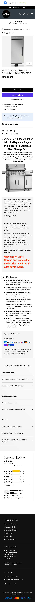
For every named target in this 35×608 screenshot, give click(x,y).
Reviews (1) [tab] (14, 133)
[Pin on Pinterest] (14, 130)
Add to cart (17, 89)
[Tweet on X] (7, 130)
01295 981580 (14, 576)
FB (5, 583)
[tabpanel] (17, 232)
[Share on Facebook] (11, 130)
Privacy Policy (8, 533)
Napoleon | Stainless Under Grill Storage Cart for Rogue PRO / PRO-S (16, 29)
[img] (14, 490)
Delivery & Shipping (10, 527)
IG (10, 583)
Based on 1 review (9, 463)
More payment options (17, 99)
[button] (28, 14)
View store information (10, 109)
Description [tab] (5, 133)
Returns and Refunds (10, 530)
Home (3, 28)
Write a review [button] (18, 466)
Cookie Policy (8, 536)
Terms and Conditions (11, 524)
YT (15, 583)
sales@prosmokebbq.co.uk (15, 579)
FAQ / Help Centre (9, 539)
